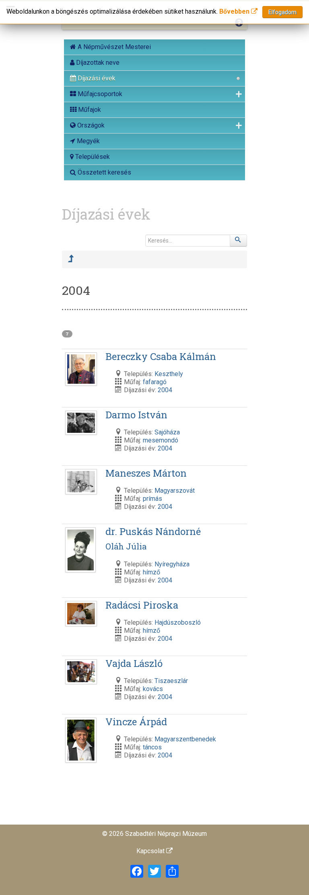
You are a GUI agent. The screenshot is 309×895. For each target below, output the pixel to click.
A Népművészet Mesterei (113, 47)
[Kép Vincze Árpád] (82, 741)
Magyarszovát (174, 490)
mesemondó (160, 440)
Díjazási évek (95, 78)
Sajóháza (167, 432)
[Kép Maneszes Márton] (82, 482)
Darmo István (136, 414)
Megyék (87, 141)
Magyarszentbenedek (185, 739)
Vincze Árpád (136, 721)
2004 (165, 390)
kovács (153, 689)
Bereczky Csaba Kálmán (160, 356)
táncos (152, 747)
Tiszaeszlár (171, 681)
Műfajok (88, 109)
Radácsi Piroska (141, 605)
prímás (152, 498)
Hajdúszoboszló (177, 622)
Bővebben (235, 11)
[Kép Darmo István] (82, 423)
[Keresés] (238, 241)
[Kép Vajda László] (82, 672)
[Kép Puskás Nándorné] (81, 550)
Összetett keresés (103, 172)
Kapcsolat (151, 851)
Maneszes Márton (146, 473)
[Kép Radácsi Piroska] (82, 614)
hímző (151, 572)
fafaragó (155, 382)
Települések (92, 156)
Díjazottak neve (96, 62)
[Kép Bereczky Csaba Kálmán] (82, 370)
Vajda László (134, 663)
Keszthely (168, 374)
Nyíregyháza (172, 564)
